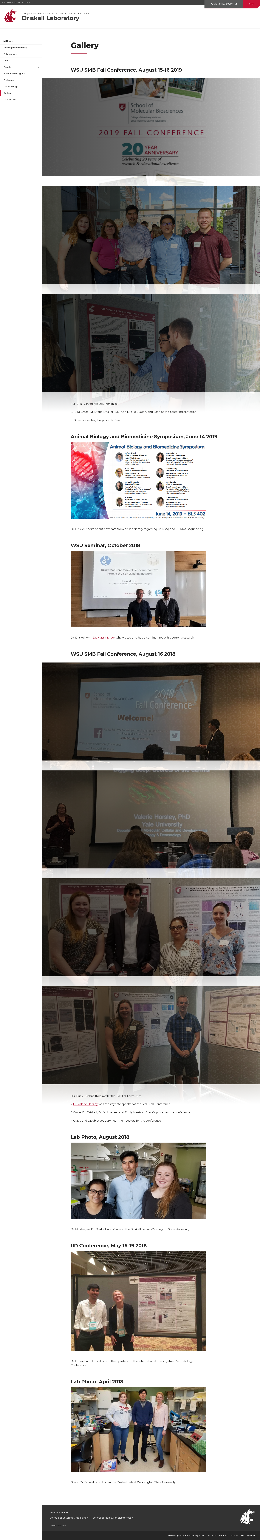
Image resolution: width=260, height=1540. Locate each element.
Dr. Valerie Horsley (85, 1104)
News (6, 60)
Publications (10, 54)
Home (9, 41)
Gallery (7, 93)
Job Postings (10, 86)
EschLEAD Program (14, 73)
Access (211, 1535)
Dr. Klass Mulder (104, 637)
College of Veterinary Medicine (68, 1517)
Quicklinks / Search (223, 3)
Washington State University (19, 2)
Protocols (8, 80)
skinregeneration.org (15, 47)
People (7, 67)
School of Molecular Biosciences (112, 1517)
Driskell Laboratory (50, 18)
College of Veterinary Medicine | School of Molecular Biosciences (56, 13)
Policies (223, 1535)
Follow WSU (248, 1535)
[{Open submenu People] (38, 67)
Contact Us (9, 99)
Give (251, 4)
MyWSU (234, 1535)
